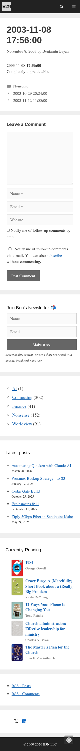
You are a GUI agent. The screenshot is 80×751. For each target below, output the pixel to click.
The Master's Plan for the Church (47, 649)
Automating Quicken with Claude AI (41, 465)
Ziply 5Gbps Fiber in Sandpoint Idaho (42, 516)
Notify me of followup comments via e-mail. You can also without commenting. (37, 255)
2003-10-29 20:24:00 (30, 93)
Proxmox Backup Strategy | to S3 (38, 478)
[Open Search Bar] (62, 6)
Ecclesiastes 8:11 (25, 503)
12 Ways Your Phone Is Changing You (45, 607)
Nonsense (21, 86)
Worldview (22, 424)
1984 (29, 562)
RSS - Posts (21, 685)
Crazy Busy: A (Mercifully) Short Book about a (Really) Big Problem (49, 586)
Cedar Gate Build (26, 491)
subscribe (54, 255)
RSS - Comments (26, 693)
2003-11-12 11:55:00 (30, 100)
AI (14, 388)
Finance (19, 406)
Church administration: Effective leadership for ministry (45, 629)
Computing (22, 397)
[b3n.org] (6, 6)
